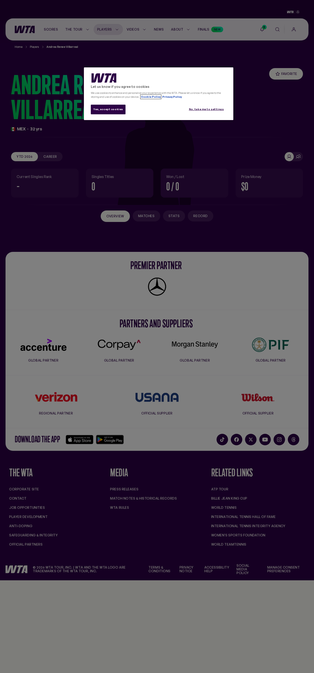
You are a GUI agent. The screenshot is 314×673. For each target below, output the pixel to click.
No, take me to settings (206, 109)
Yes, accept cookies (108, 109)
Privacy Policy (172, 96)
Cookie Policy (151, 96)
